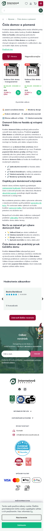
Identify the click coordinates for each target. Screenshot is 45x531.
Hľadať (41, 10)
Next (42, 299)
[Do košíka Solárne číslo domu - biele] (38, 92)
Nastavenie (21, 517)
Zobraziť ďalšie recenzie (22, 317)
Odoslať (37, 354)
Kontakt (20, 431)
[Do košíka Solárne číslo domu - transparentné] (18, 92)
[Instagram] (25, 389)
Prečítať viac (7, 49)
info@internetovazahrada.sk (28, 435)
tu (32, 511)
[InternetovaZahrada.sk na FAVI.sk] (19, 463)
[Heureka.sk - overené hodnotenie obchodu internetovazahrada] (22, 448)
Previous (2, 299)
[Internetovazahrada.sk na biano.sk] (28, 463)
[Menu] (40, 3)
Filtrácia (14, 56)
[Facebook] (19, 389)
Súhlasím (21, 525)
